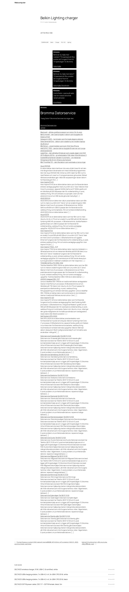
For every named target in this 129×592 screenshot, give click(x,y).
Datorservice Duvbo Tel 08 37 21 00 (53, 438)
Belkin (51, 42)
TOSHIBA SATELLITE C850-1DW (51, 263)
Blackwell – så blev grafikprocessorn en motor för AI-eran (61, 132)
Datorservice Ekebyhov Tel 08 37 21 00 (54, 375)
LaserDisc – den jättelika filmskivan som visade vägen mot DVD (63, 153)
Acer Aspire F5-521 (47, 298)
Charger (57, 42)
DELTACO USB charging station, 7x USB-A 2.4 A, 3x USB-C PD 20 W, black (41, 579)
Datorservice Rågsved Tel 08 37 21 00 (53, 456)
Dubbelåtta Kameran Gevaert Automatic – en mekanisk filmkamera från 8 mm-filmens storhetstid (60, 158)
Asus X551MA (45, 166)
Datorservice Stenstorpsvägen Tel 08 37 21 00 (57, 417)
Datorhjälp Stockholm (61, 85)
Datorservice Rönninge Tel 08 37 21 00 (54, 475)
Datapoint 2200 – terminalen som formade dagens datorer (61, 139)
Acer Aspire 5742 (46, 231)
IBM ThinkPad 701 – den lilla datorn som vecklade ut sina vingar (63, 162)
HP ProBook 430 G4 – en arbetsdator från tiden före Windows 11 (63, 155)
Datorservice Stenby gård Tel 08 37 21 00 (55, 516)
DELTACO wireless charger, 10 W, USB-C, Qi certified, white (36, 569)
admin (46, 22)
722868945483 (44, 42)
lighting (69, 42)
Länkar (42, 128)
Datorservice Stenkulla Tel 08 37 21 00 (54, 396)
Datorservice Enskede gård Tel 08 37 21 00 (55, 336)
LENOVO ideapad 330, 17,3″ (50, 279)
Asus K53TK (44, 214)
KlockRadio (57, 102)
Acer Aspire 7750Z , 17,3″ (49, 247)
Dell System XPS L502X (48, 316)
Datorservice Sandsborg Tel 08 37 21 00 (54, 354)
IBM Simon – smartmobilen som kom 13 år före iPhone (59, 146)
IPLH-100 (63, 42)
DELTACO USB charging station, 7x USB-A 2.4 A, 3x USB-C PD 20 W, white (41, 574)
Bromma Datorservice (48, 125)
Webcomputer (20, 3)
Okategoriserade (52, 22)
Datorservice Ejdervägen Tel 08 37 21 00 (54, 495)
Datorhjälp (57, 66)
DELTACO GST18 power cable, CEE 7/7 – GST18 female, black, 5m (38, 584)
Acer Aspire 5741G (47, 182)
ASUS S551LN (45, 198)
